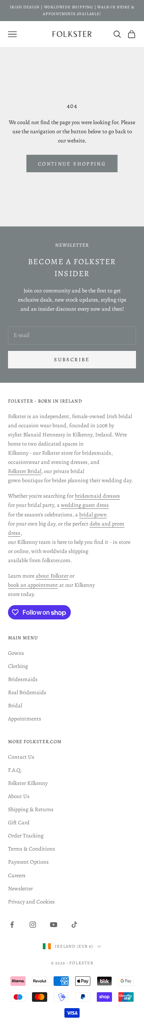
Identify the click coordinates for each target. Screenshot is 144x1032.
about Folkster (52, 576)
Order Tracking (26, 835)
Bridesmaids (23, 679)
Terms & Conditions (31, 849)
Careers (17, 875)
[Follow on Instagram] (33, 925)
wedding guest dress (85, 505)
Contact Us (21, 757)
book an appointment (33, 585)
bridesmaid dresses (97, 496)
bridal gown (93, 514)
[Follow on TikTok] (74, 925)
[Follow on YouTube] (54, 925)
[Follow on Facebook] (12, 925)
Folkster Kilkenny (28, 783)
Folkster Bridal (24, 471)
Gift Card (19, 822)
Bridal (15, 705)
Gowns (16, 653)
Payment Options (28, 862)
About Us (19, 796)
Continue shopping (72, 163)
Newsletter (20, 888)
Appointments (24, 718)
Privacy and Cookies (31, 901)
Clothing (18, 666)
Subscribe (72, 359)
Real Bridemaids (27, 692)
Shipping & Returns (31, 809)
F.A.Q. (15, 770)
